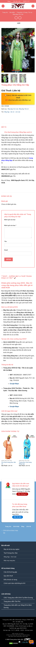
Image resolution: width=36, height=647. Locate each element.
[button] (3, 6)
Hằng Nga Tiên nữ (24, 109)
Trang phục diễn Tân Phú (12, 601)
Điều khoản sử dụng (10, 579)
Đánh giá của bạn (9, 219)
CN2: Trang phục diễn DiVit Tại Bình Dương (18, 597)
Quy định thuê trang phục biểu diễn (18, 636)
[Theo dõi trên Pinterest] (30, 533)
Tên (5, 241)
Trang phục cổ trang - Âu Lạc (24, 12)
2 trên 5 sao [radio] (7, 222)
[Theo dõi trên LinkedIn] (33, 533)
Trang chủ (5, 12)
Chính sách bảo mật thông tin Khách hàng (18, 635)
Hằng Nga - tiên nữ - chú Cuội (12, 112)
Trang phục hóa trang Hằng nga (25, 463)
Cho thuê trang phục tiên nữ (8, 463)
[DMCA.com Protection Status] (13, 643)
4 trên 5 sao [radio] (15, 222)
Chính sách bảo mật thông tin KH (14, 583)
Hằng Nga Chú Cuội (18, 14)
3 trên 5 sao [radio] (11, 222)
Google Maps (14, 383)
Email (6, 250)
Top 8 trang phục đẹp (10, 553)
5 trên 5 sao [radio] (22, 222)
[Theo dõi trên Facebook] (24, 533)
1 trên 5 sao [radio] (4, 222)
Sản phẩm (12, 12)
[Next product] (16, 17)
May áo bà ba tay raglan (11, 549)
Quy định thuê (8, 576)
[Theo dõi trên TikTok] (27, 533)
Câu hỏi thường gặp (10, 572)
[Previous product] (19, 17)
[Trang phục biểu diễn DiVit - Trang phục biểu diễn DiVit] (18, 6)
